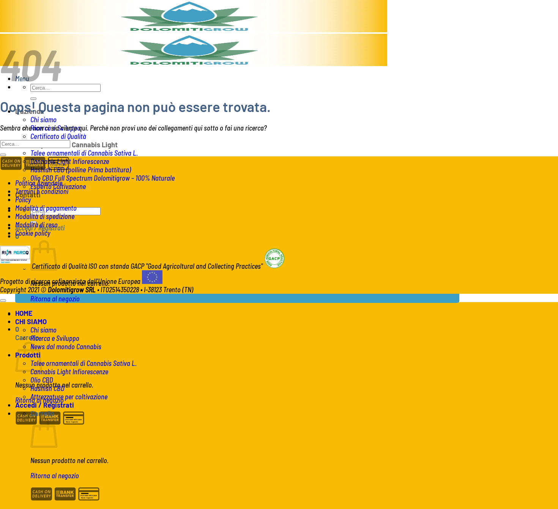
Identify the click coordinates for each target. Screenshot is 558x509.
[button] (17, 329)
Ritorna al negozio (55, 299)
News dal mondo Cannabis (65, 346)
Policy (23, 199)
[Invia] (3, 155)
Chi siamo (43, 119)
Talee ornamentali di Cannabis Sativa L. (84, 153)
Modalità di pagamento (46, 208)
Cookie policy (32, 233)
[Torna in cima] (3, 300)
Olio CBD (41, 380)
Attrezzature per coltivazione (68, 396)
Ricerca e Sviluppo (54, 338)
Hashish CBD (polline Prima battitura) (80, 169)
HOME (24, 313)
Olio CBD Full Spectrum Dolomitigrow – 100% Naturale (102, 178)
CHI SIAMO (31, 321)
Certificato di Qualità (58, 136)
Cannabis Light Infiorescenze (69, 161)
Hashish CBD (47, 388)
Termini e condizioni (41, 191)
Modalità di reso (36, 225)
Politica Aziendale (38, 183)
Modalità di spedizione (44, 216)
